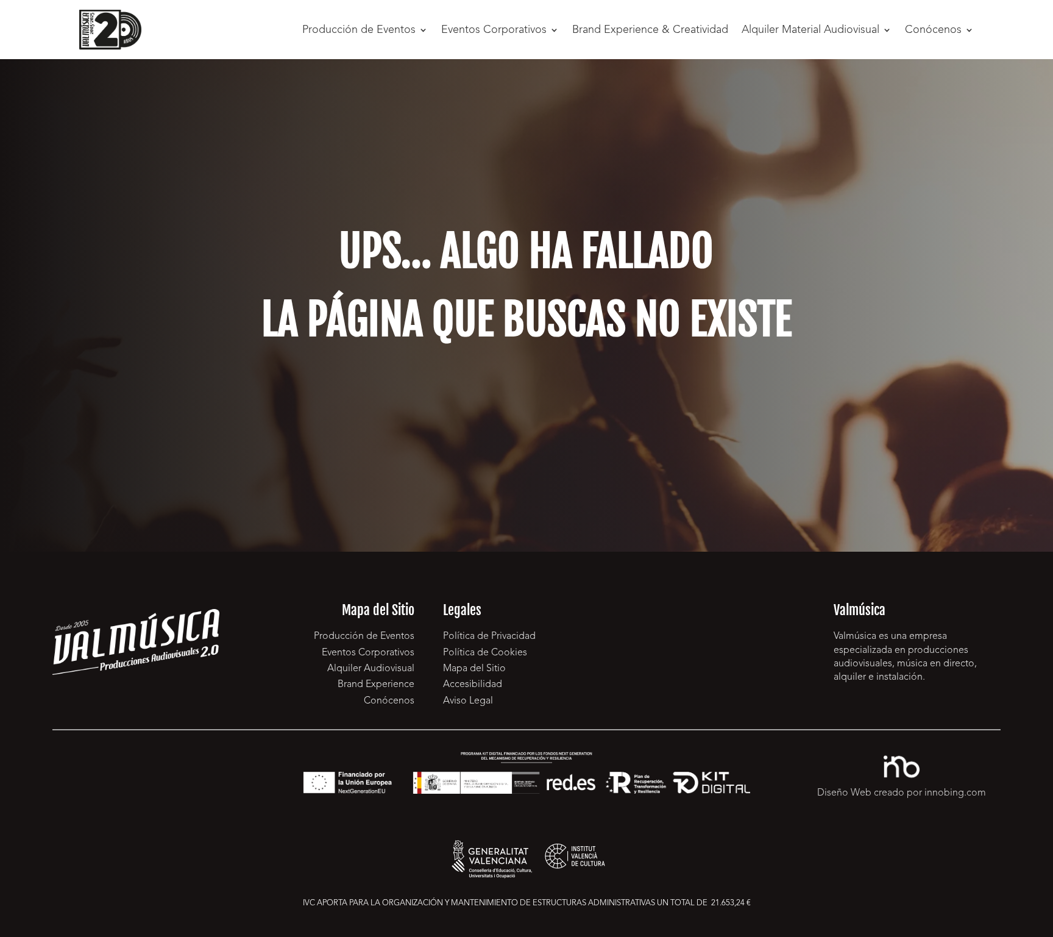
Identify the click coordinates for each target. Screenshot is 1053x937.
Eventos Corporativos (494, 29)
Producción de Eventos (359, 29)
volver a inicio (526, 415)
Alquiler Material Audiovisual (810, 29)
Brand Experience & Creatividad (650, 29)
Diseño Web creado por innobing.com (901, 793)
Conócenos (933, 29)
